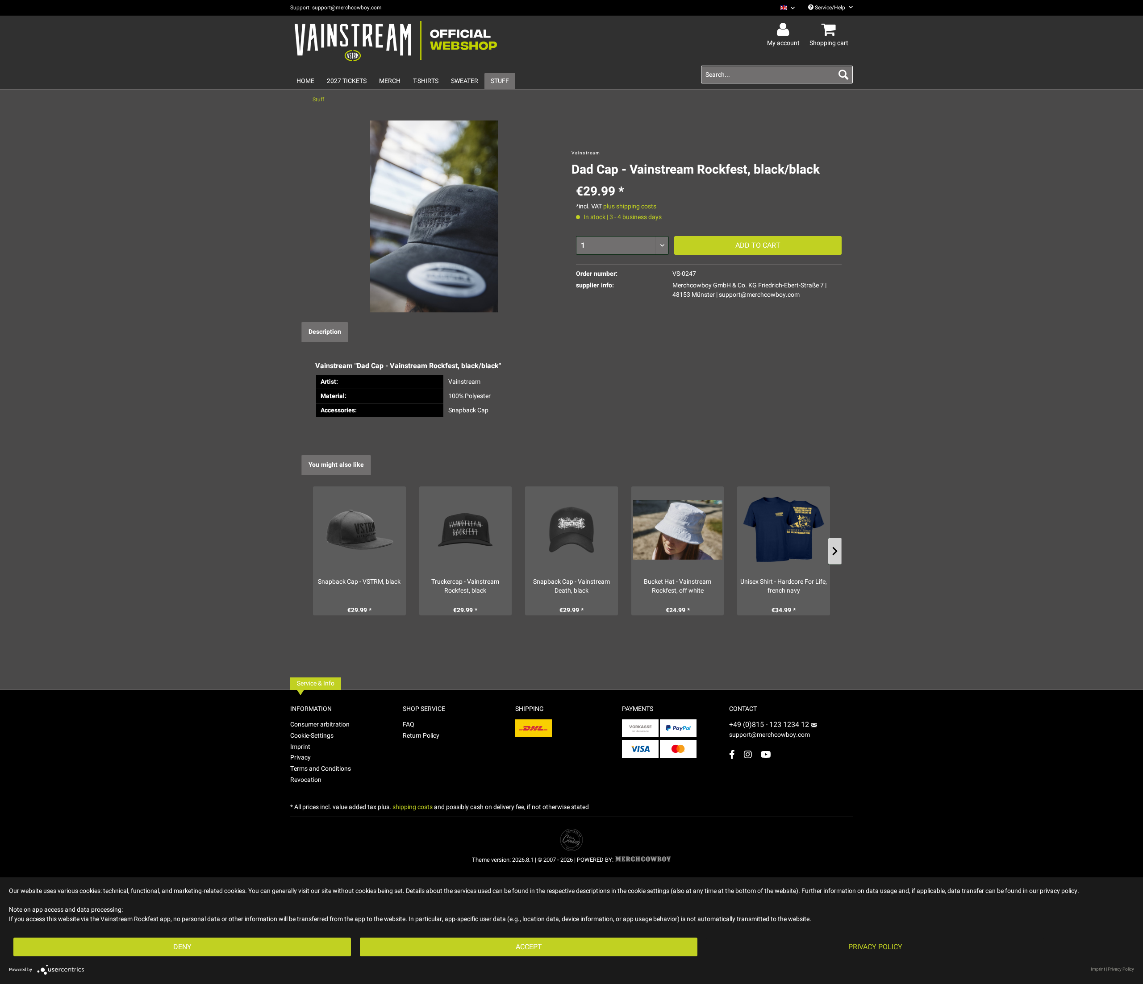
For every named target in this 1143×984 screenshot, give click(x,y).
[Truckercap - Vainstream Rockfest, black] (465, 529)
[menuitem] (784, 7)
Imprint (300, 746)
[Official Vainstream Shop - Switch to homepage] (396, 41)
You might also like (336, 464)
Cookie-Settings (312, 735)
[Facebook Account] (732, 754)
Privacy (300, 757)
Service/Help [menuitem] (830, 8)
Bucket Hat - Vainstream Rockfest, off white (677, 586)
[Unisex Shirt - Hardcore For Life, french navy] (783, 529)
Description (325, 331)
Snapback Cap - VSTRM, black (359, 581)
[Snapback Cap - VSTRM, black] (359, 529)
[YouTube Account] (766, 754)
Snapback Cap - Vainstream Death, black (571, 586)
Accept (529, 947)
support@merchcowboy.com (769, 734)
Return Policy (421, 735)
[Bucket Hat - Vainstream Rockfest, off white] (677, 529)
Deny (182, 947)
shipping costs (412, 807)
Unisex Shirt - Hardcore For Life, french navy (783, 586)
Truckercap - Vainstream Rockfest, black (465, 586)
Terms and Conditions (320, 768)
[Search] (843, 74)
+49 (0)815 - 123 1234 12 (770, 724)
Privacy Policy (875, 947)
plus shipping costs (629, 206)
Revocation (305, 780)
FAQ (408, 724)
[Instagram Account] (748, 754)
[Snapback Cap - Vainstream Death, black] (571, 529)
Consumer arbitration (320, 724)
